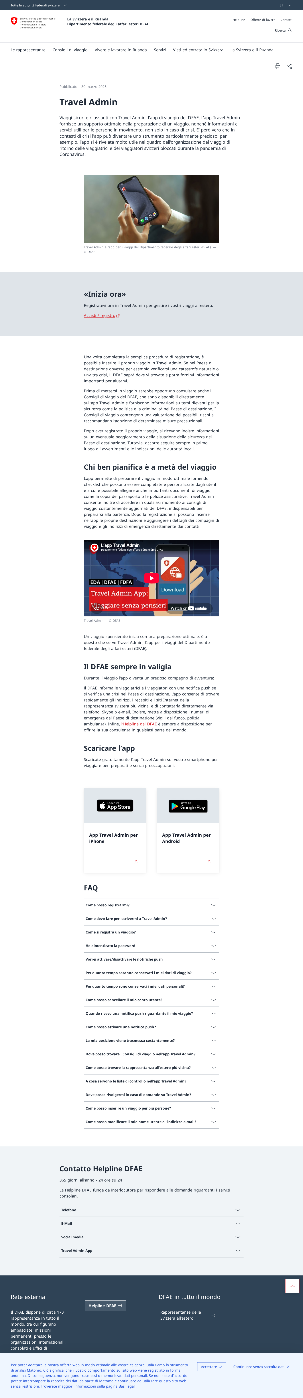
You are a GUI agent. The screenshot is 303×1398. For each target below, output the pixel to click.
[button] (28, 50)
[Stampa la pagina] (277, 66)
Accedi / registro (99, 315)
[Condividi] (289, 66)
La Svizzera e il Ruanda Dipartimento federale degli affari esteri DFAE (108, 21)
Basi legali (127, 1386)
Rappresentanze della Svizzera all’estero (180, 1315)
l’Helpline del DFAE (139, 724)
